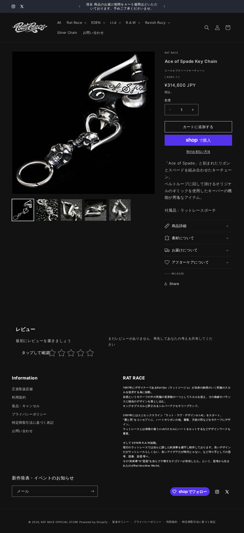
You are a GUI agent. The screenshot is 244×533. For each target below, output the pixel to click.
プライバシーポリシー (29, 414)
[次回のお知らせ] (164, 6)
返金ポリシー (120, 521)
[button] (76, 23)
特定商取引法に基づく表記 (33, 422)
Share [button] (174, 284)
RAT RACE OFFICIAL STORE (59, 522)
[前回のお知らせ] (79, 6)
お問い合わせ (22, 431)
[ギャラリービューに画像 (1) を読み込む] (23, 210)
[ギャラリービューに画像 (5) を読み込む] (120, 210)
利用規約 (19, 397)
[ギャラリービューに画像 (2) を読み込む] (47, 210)
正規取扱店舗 (22, 389)
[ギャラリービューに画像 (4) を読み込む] (96, 210)
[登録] (92, 491)
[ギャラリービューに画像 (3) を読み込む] (71, 210)
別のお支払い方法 (198, 151)
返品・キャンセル (26, 406)
